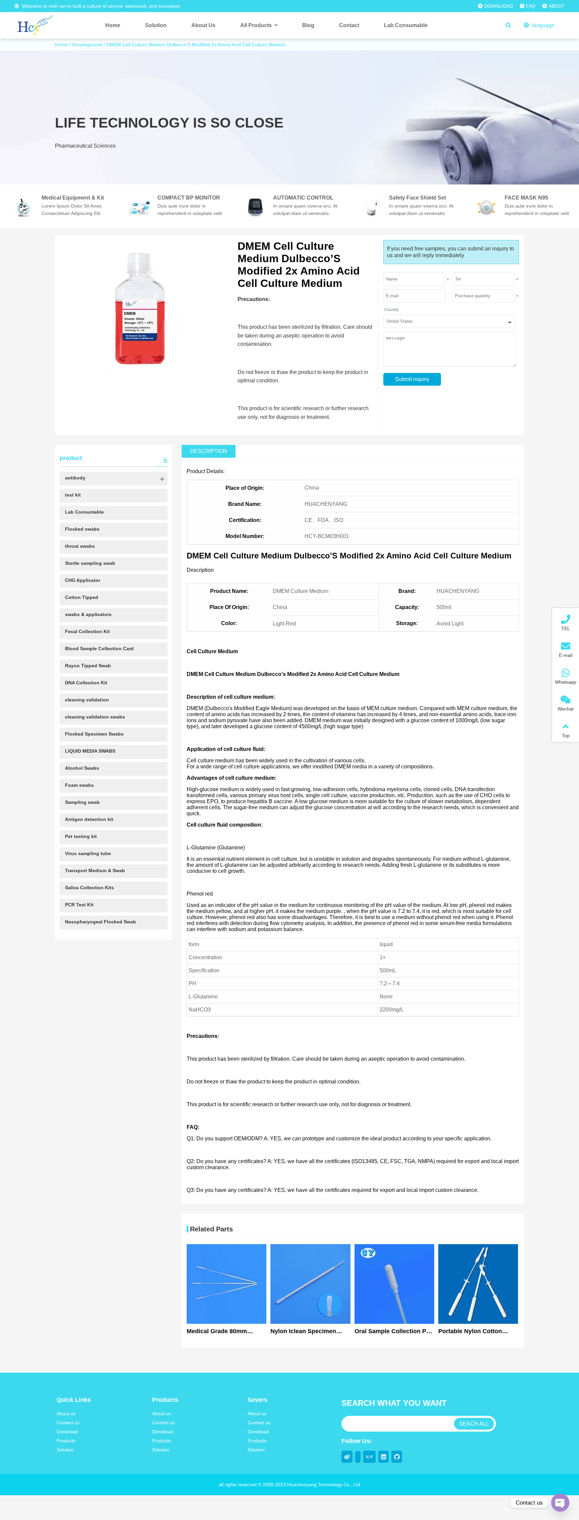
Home (61, 44)
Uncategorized (87, 44)
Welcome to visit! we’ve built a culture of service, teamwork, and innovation (100, 6)
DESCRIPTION (208, 451)
